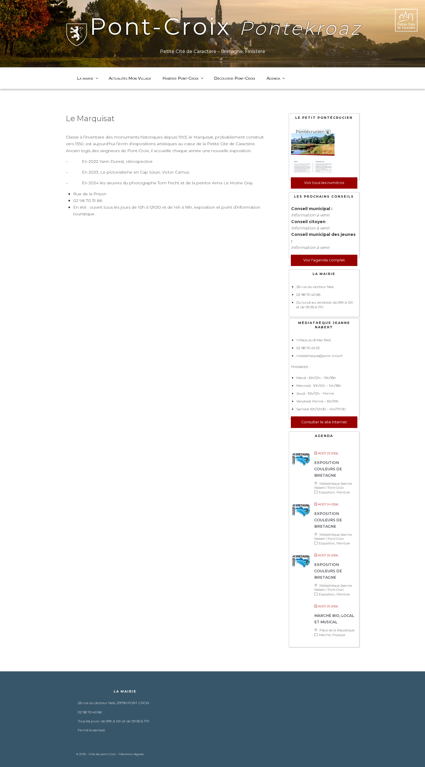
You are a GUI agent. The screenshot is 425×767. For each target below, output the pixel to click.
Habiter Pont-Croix (180, 78)
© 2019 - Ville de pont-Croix (96, 754)
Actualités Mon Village (130, 78)
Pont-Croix (225, 26)
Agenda (273, 78)
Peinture (343, 492)
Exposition (327, 492)
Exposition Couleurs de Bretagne (328, 469)
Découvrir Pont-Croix (234, 78)
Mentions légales (131, 754)
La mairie (85, 78)
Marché (324, 635)
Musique (338, 635)
